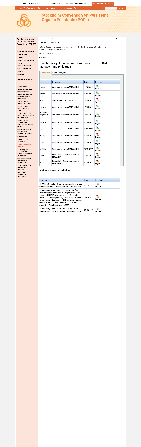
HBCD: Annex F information (22, 141)
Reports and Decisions (25, 60)
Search (120, 8)
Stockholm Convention (103, 4)
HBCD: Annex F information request (24, 103)
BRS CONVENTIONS (30, 4)
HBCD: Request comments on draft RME (24, 109)
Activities (20, 71)
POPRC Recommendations (24, 64)
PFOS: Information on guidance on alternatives (25, 168)
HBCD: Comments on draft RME (25, 146)
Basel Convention (52, 4)
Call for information (24, 68)
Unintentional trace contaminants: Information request (24, 131)
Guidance (20, 74)
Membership (22, 54)
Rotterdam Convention (76, 4)
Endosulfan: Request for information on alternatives (24, 97)
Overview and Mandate (25, 51)
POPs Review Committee (80, 39)
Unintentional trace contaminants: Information (24, 161)
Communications (23, 87)
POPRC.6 (98, 39)
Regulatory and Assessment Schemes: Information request (25, 123)
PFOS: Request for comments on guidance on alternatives (25, 116)
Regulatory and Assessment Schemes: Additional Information (24, 153)
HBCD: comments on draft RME (112, 39)
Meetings (20, 57)
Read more (42, 58)
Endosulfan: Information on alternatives (22, 174)
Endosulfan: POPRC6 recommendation (25, 91)
